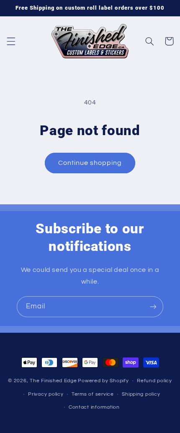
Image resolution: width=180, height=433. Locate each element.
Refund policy (154, 380)
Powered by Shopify (103, 380)
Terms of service (93, 394)
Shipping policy (141, 394)
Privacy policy (45, 394)
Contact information (94, 407)
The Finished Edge (53, 380)
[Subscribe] (153, 306)
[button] (11, 41)
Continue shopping (90, 162)
